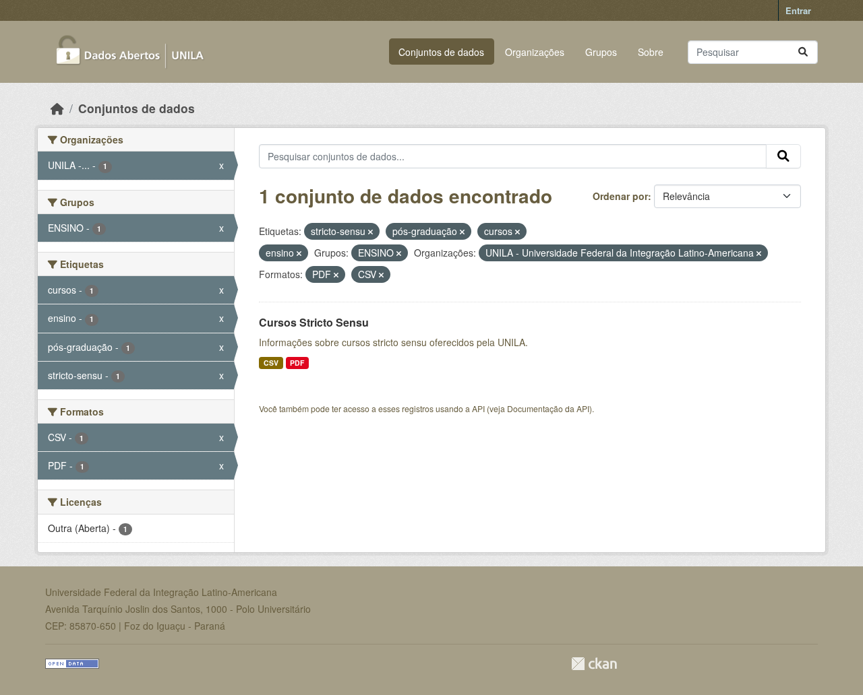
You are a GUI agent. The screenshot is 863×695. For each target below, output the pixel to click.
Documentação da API (548, 408)
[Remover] (370, 231)
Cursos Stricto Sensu (314, 322)
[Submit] (803, 52)
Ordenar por (620, 196)
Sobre (650, 52)
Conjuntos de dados (441, 52)
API (478, 408)
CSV (271, 363)
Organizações (534, 52)
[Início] (57, 108)
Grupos (601, 52)
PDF (297, 363)
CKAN (594, 664)
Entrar (798, 10)
